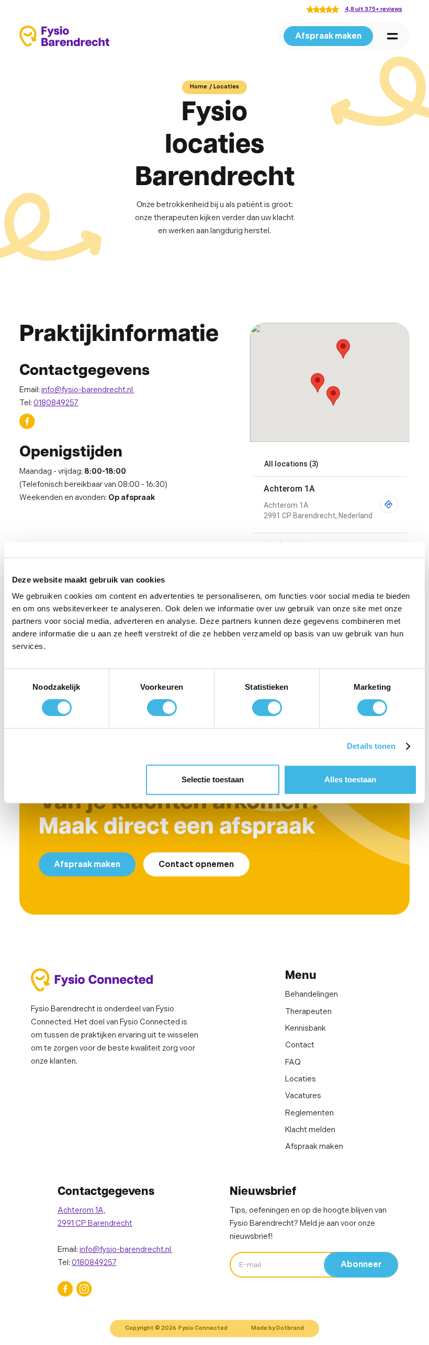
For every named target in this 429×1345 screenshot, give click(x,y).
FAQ (293, 1062)
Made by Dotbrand (277, 1328)
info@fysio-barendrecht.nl (87, 389)
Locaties (226, 86)
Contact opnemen (196, 864)
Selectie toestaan (213, 779)
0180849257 (55, 402)
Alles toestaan (350, 779)
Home (198, 86)
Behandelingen (311, 994)
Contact (299, 1045)
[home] (64, 36)
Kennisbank (305, 1028)
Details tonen (371, 746)
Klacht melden (310, 1129)
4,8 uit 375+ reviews (373, 9)
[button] (392, 36)
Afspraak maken (328, 36)
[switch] (162, 707)
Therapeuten (308, 1011)
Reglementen (309, 1113)
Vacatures (303, 1095)
